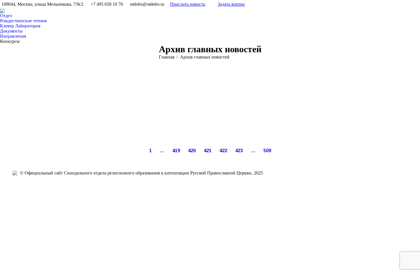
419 (176, 150)
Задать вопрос (231, 4)
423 (239, 150)
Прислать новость (187, 4)
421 (207, 150)
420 (192, 150)
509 (267, 150)
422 (223, 150)
